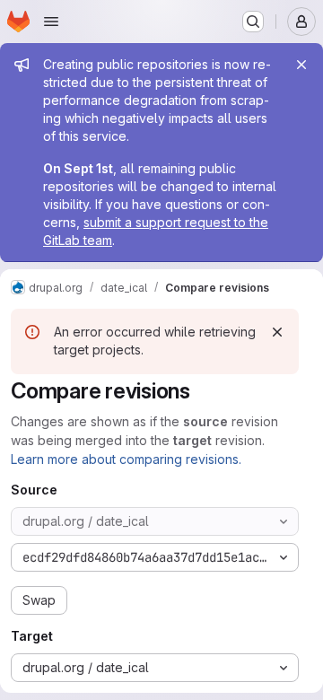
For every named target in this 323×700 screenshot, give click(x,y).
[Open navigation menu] (51, 21)
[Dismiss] (277, 332)
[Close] (301, 64)
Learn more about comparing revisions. (126, 459)
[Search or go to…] (253, 21)
